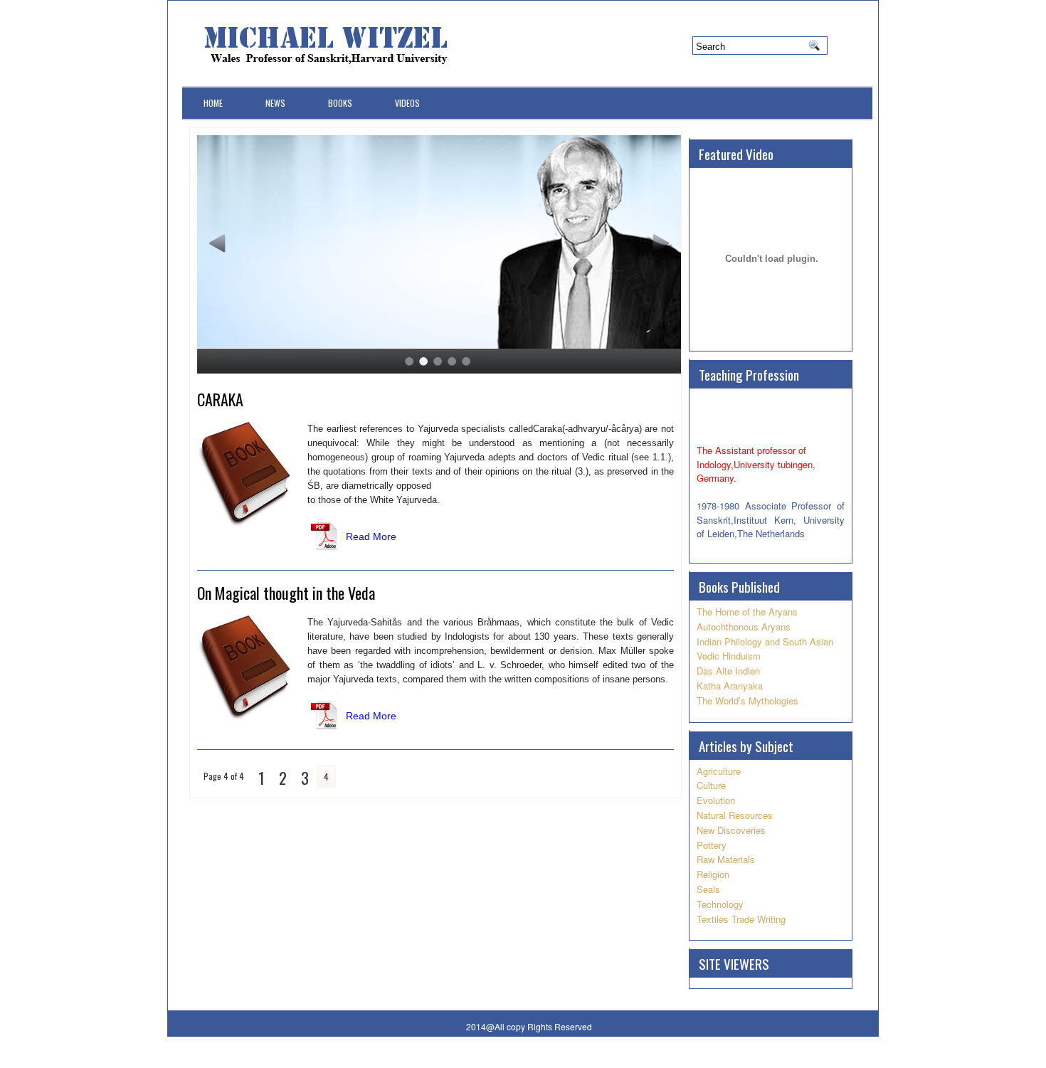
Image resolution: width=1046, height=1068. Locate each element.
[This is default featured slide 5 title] (439, 342)
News (275, 103)
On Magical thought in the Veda (286, 592)
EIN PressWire (815, 1057)
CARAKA (220, 399)
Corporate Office (384, 1057)
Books (340, 103)
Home (213, 103)
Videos (407, 103)
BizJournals (702, 1057)
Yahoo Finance (606, 1057)
